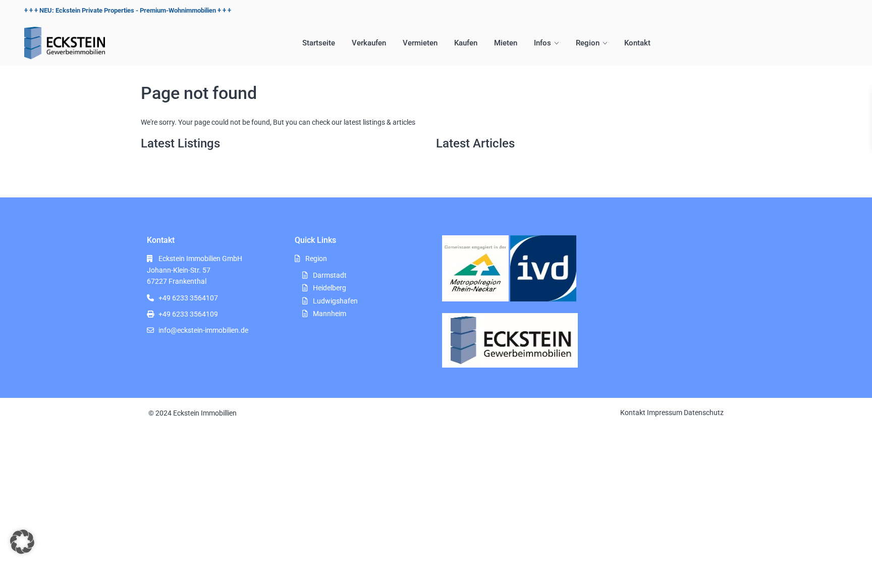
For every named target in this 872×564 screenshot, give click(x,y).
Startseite (318, 42)
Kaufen (465, 42)
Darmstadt (330, 275)
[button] (22, 542)
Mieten (505, 42)
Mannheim (329, 314)
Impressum (664, 412)
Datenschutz (704, 412)
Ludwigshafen (335, 301)
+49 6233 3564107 (188, 298)
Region (588, 42)
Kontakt (637, 42)
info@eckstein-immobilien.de (203, 330)
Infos (542, 42)
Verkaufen (369, 42)
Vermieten (420, 42)
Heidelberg (329, 288)
